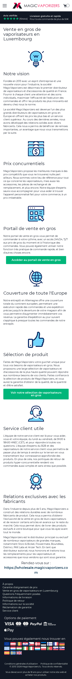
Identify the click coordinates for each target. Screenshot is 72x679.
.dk (37, 644)
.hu (19, 648)
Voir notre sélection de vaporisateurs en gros (36, 394)
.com (7, 644)
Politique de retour (14, 600)
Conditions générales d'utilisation (21, 663)
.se (13, 653)
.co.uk (19, 653)
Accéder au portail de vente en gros (36, 260)
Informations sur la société (18, 604)
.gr (7, 648)
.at (13, 644)
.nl (13, 648)
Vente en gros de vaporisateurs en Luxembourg (30, 590)
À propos (8, 584)
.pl (43, 648)
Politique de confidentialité (54, 663)
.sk (55, 648)
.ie (25, 648)
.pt (49, 648)
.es (7, 653)
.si (62, 648)
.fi (49, 644)
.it (31, 648)
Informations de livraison (17, 597)
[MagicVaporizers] (36, 5)
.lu (37, 648)
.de (62, 644)
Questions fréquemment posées (21, 594)
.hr (25, 644)
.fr (55, 644)
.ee (43, 644)
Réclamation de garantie (17, 607)
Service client (10, 610)
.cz (31, 644)
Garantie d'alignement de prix (20, 587)
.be (19, 644)
